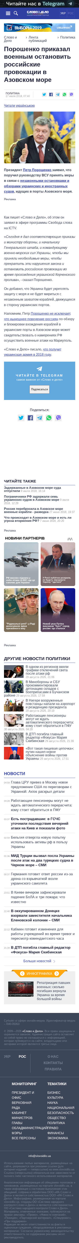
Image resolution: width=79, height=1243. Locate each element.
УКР (63, 13)
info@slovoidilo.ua (39, 1156)
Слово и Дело (10, 39)
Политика (67, 37)
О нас (53, 1056)
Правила (53, 1069)
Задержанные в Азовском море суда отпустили (32, 489)
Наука (52, 1102)
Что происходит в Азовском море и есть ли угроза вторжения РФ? (37, 519)
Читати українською (19, 105)
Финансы (55, 1133)
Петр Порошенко (37, 170)
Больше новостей (37, 961)
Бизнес (53, 1092)
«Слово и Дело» (32, 1031)
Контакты (53, 1063)
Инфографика (39, 973)
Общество (56, 1118)
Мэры (17, 1133)
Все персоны (24, 1138)
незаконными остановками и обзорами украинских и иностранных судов (36, 186)
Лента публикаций (38, 39)
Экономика (57, 1138)
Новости (14, 773)
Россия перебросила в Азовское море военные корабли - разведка (39, 510)
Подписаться (39, 389)
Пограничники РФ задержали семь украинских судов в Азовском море (36, 500)
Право (52, 1128)
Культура (55, 1097)
